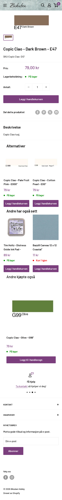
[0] (56, 5)
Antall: (7, 87)
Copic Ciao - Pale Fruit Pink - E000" (16, 182)
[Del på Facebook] (37, 112)
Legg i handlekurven (31, 99)
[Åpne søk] (43, 5)
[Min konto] (49, 5)
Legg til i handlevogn (31, 359)
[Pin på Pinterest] (43, 112)
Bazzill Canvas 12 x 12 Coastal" (45, 247)
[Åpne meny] (5, 5)
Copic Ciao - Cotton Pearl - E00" (44, 182)
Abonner (13, 450)
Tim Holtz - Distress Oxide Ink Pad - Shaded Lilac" (15, 247)
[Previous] (7, 175)
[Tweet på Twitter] (50, 112)
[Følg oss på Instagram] (12, 477)
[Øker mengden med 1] (46, 87)
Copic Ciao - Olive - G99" (20, 337)
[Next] (55, 175)
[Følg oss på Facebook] (5, 477)
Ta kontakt (22, 386)
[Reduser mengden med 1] (28, 87)
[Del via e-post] (56, 112)
